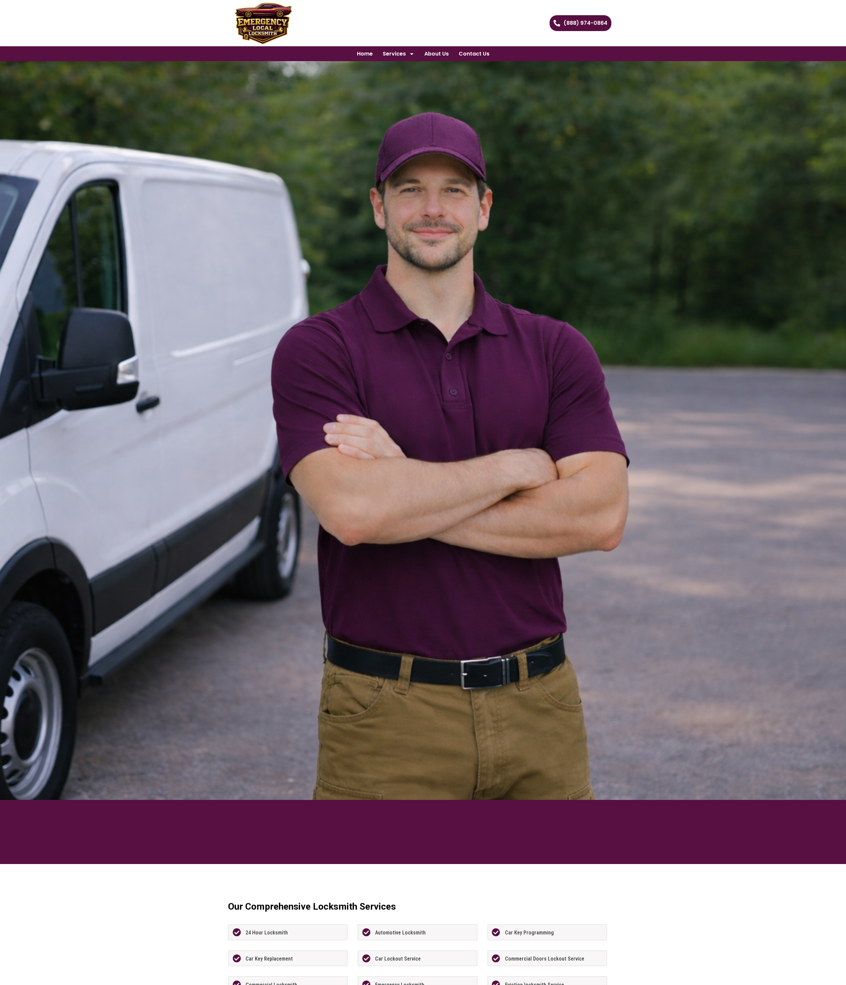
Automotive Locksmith (400, 932)
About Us (436, 54)
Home (365, 54)
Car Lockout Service (398, 959)
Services (394, 54)
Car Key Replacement (269, 959)
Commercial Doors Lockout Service (544, 959)
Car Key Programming (529, 932)
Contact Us (474, 54)
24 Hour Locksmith (267, 932)
